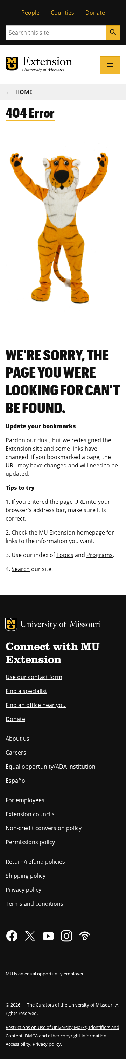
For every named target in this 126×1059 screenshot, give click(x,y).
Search (21, 569)
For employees (25, 800)
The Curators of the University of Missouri (70, 1005)
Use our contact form (34, 677)
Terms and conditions (34, 904)
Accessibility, (18, 1044)
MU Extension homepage (72, 532)
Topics (65, 555)
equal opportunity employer (54, 973)
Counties (62, 12)
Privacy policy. (47, 1044)
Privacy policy (23, 890)
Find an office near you (36, 705)
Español (16, 780)
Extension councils (30, 814)
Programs (99, 555)
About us (17, 738)
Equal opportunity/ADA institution (51, 766)
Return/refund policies (35, 862)
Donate (95, 12)
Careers (16, 752)
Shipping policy (26, 876)
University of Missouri (60, 625)
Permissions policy (30, 842)
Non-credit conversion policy (44, 828)
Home (24, 92)
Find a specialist (26, 691)
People (30, 12)
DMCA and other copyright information (65, 1035)
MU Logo (11, 624)
